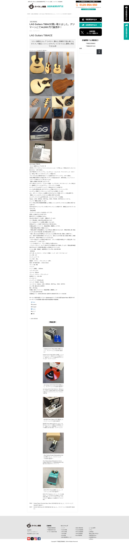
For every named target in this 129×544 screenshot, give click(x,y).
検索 (80, 48)
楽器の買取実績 (34, 14)
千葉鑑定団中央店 (90, 46)
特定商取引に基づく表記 (33, 533)
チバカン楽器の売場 (52, 531)
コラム (90, 529)
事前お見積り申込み (93, 533)
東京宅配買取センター (66, 537)
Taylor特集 (63, 533)
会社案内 (29, 530)
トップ (63, 527)
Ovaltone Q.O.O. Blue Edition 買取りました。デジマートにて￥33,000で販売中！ (53, 350)
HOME (28, 14)
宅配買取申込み (92, 535)
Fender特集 (64, 529)
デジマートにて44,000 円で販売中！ (38, 50)
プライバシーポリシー (32, 531)
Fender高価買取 (79, 529)
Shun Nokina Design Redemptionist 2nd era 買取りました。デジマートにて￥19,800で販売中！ (53, 457)
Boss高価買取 (79, 535)
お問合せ (91, 539)
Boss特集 (63, 535)
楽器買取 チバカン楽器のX (92, 32)
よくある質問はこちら (88, 9)
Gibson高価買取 (79, 531)
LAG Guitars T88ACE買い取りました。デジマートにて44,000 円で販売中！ (55, 14)
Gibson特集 (64, 531)
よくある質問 (92, 527)
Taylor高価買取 (79, 533)
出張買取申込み (92, 537)
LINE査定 (91, 531)
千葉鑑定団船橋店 (90, 43)
